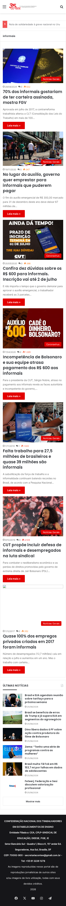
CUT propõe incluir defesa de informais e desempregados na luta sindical (32, 550)
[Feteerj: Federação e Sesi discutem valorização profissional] (12, 786)
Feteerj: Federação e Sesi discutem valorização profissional (41, 785)
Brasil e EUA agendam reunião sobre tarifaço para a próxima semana (44, 699)
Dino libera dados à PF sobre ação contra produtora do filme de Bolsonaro (43, 733)
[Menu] (4, 8)
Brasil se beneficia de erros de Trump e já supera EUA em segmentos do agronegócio (43, 716)
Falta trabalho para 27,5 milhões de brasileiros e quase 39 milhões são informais (27, 459)
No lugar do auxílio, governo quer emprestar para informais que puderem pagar (31, 183)
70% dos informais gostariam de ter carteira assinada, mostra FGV (32, 97)
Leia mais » (13, 125)
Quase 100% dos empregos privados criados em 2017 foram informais (30, 642)
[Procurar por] (61, 8)
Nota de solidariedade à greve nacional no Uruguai (37, 24)
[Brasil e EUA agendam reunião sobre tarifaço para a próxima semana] (12, 700)
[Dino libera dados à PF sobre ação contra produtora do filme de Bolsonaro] (12, 734)
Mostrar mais (33, 801)
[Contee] (23, 6)
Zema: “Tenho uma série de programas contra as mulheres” (42, 750)
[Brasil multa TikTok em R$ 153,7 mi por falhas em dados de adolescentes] (12, 769)
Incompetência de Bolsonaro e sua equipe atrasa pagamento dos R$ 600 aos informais (32, 365)
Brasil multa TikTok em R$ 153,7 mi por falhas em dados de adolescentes (43, 767)
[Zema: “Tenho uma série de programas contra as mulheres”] (12, 751)
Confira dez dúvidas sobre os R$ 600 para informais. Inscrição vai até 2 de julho (32, 274)
